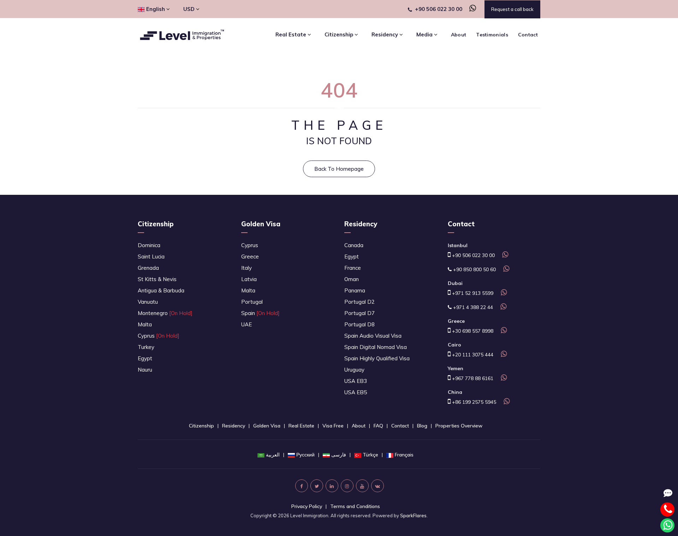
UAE (246, 324)
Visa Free (333, 426)
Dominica (149, 245)
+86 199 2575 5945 (473, 402)
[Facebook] (301, 485)
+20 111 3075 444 (472, 354)
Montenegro (165, 313)
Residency (360, 224)
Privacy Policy (306, 506)
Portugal (252, 301)
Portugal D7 (359, 313)
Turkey (146, 347)
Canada (353, 245)
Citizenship (156, 224)
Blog (422, 426)
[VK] (377, 485)
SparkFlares (413, 515)
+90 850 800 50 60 (474, 269)
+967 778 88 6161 (472, 378)
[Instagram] (347, 485)
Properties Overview (458, 426)
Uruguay (354, 369)
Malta (145, 324)
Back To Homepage (339, 168)
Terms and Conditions (355, 506)
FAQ (378, 426)
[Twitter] (316, 485)
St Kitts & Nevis (157, 279)
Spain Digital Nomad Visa (375, 347)
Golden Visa (260, 224)
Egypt (145, 358)
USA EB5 (355, 392)
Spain (260, 313)
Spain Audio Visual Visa (373, 335)
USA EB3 (355, 381)
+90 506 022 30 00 (438, 9)
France (352, 267)
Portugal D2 (359, 301)
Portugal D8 (359, 324)
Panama (354, 290)
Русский (305, 454)
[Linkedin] (332, 485)
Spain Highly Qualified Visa (377, 358)
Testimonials (492, 34)
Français (404, 454)
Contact (528, 34)
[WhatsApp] (470, 9)
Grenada (148, 267)
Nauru (145, 369)
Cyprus (158, 335)
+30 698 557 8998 (472, 331)
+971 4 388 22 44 (472, 307)
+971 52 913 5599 (472, 293)
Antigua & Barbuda (161, 290)
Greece (250, 256)
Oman (351, 279)
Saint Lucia (151, 256)
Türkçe (370, 454)
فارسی (338, 454)
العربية (273, 454)
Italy (246, 267)
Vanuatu (148, 301)
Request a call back (512, 9)
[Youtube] (362, 485)
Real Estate (301, 426)
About (458, 34)
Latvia (249, 279)
